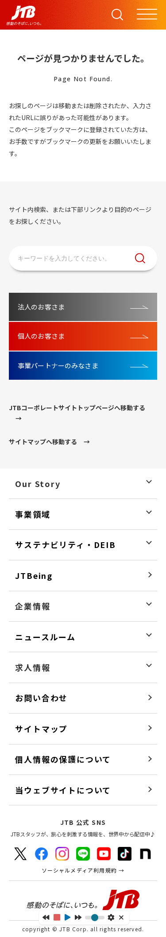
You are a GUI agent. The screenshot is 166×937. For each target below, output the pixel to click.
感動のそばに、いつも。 (83, 901)
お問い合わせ (41, 698)
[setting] (110, 917)
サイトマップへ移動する (43, 441)
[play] (67, 917)
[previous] (45, 917)
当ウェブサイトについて (63, 790)
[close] (121, 917)
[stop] (56, 917)
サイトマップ (41, 729)
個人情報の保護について (63, 759)
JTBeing (34, 576)
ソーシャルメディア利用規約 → (83, 870)
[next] (78, 917)
